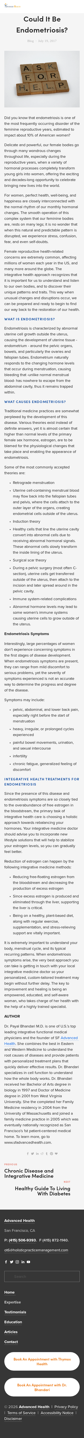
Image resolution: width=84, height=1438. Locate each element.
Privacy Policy (66, 1406)
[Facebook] (6, 1262)
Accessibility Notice (57, 1412)
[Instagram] (17, 1262)
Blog (30, 41)
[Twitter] (11, 1262)
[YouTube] (28, 1262)
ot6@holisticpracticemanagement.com (36, 1250)
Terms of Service (21, 1412)
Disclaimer (13, 1418)
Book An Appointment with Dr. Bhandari (42, 1387)
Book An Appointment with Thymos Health (42, 1361)
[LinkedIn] (23, 1262)
